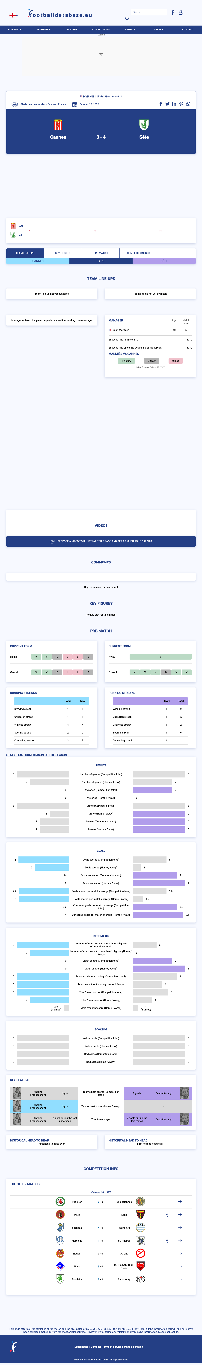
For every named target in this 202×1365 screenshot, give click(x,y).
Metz (77, 1214)
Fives (77, 1266)
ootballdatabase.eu (63, 15)
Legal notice (81, 1346)
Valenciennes (124, 1201)
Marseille (77, 1240)
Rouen (76, 1253)
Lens (124, 1214)
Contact (95, 1346)
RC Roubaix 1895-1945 (124, 1266)
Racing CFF (124, 1227)
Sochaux (77, 1227)
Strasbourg (124, 1279)
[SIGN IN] (180, 12)
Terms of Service (112, 1346)
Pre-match (101, 253)
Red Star (77, 1201)
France (62, 104)
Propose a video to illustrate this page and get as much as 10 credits (104, 541)
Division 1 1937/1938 (96, 96)
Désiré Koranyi (164, 1093)
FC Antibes (124, 1240)
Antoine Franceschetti (38, 1093)
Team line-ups (25, 253)
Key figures (63, 253)
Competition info (138, 253)
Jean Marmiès (121, 330)
